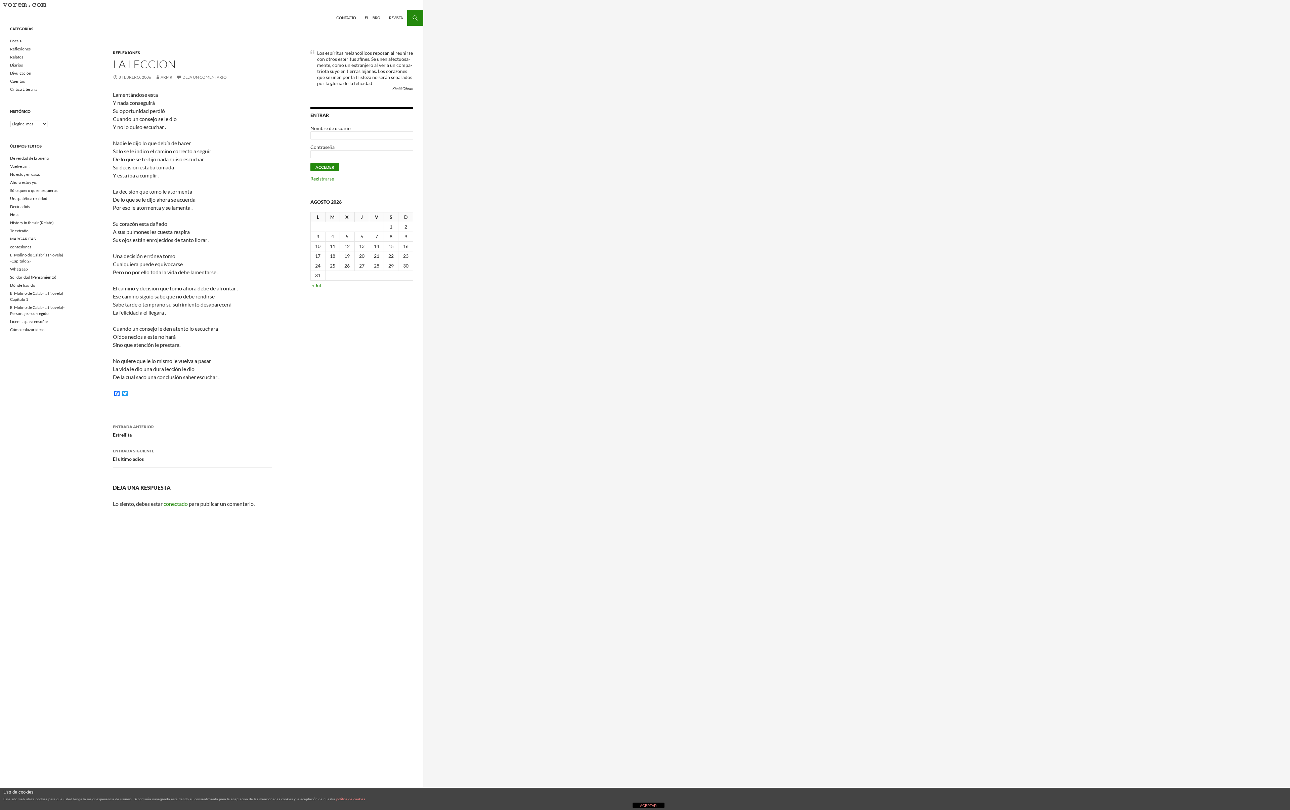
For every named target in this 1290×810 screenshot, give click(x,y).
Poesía (16, 40)
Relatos (16, 56)
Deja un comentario (204, 77)
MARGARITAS (23, 238)
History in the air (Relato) (32, 222)
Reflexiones (126, 52)
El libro (372, 17)
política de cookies (350, 799)
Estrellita (133, 431)
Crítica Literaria (23, 89)
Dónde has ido (22, 285)
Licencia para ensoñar (29, 321)
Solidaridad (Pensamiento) (33, 277)
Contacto (346, 17)
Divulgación (20, 73)
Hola (14, 214)
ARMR (166, 77)
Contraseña (322, 147)
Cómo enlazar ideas (27, 329)
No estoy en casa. (25, 174)
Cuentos (17, 81)
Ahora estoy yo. (23, 182)
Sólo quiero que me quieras (33, 190)
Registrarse (322, 178)
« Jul (316, 285)
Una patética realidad (28, 198)
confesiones (20, 246)
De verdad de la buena (29, 158)
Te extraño (19, 230)
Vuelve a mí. (20, 166)
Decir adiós (20, 206)
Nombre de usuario (330, 128)
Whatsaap (19, 269)
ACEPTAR (648, 806)
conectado (176, 503)
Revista (396, 17)
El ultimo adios (133, 455)
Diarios (16, 65)
